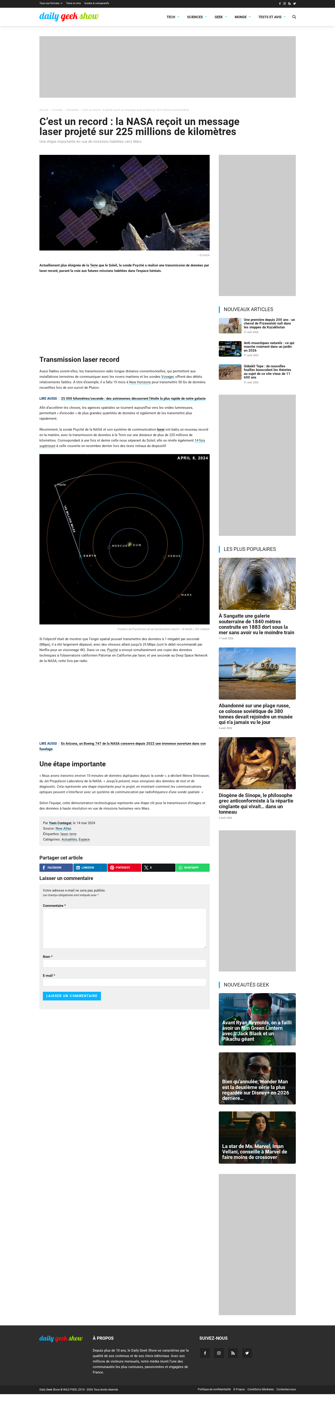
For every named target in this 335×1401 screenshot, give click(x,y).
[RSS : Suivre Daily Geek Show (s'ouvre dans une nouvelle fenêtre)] (289, 4)
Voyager (167, 377)
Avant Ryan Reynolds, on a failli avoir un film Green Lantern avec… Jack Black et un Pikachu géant (257, 1031)
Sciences (195, 17)
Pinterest (123, 867)
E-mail (49, 976)
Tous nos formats (49, 3)
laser (161, 429)
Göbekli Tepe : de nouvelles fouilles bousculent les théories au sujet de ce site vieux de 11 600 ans (267, 372)
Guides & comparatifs (96, 3)
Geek (219, 17)
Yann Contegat (60, 823)
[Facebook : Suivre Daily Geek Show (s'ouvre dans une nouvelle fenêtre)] (280, 4)
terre (73, 834)
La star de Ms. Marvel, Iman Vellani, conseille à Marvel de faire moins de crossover (254, 1151)
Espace (84, 839)
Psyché (112, 650)
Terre (94, 265)
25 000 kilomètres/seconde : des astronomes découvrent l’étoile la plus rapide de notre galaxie (133, 398)
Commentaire (54, 906)
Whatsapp (191, 867)
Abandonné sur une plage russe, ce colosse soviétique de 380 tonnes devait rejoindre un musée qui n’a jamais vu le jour (256, 714)
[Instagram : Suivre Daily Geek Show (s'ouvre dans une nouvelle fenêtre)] (284, 4)
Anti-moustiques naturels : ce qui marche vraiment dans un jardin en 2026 (269, 347)
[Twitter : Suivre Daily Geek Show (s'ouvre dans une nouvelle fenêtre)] (294, 4)
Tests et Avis (73, 3)
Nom (48, 957)
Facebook (55, 867)
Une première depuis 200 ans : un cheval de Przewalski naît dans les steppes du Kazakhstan (269, 323)
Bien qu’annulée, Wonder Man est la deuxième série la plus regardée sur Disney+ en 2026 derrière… (255, 1090)
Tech (171, 17)
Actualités (69, 839)
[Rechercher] (294, 17)
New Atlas (63, 828)
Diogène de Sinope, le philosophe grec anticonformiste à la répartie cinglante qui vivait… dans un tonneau (256, 804)
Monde (241, 17)
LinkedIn (88, 867)
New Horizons (140, 382)
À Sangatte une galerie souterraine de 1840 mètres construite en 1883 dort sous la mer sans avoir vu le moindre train (256, 624)
